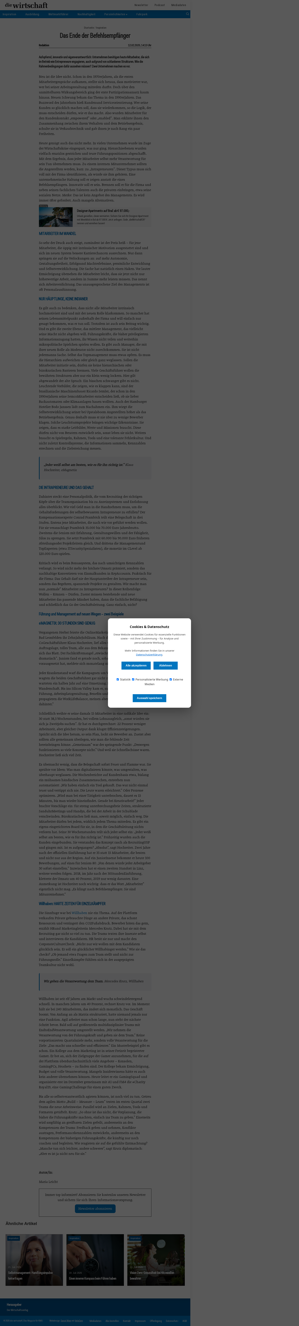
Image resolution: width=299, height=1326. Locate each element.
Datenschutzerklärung (149, 654)
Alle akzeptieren (136, 665)
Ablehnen (165, 665)
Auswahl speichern (149, 698)
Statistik (125, 679)
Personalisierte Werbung (151, 679)
